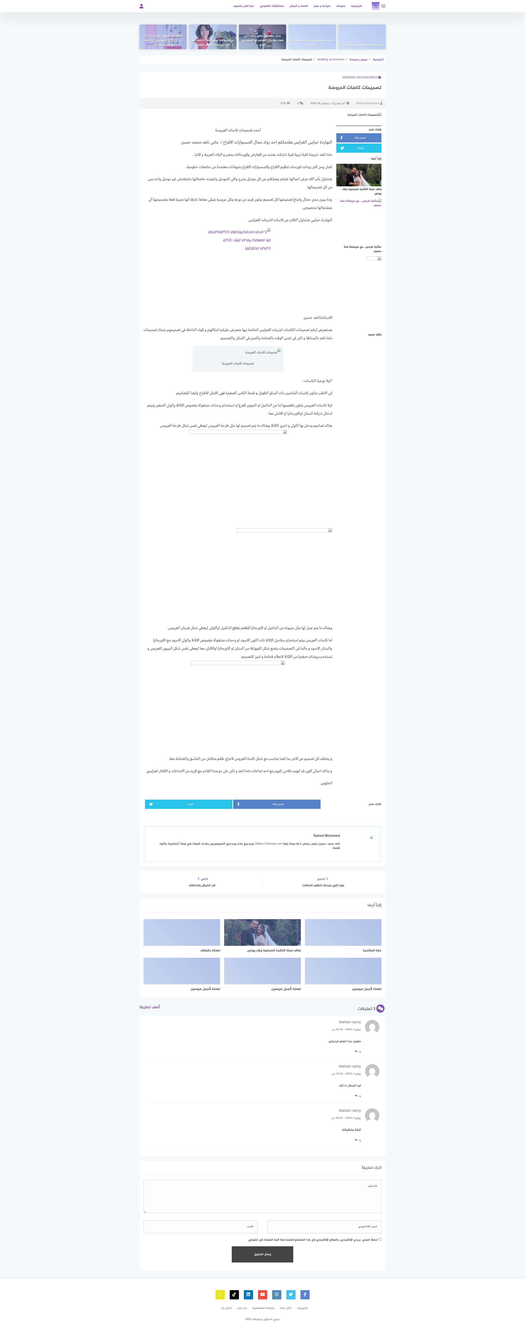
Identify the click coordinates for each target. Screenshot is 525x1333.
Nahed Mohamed (367, 103)
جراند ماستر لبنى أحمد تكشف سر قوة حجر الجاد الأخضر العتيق (213, 42)
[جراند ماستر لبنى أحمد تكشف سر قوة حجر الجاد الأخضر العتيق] (212, 37)
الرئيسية (356, 6)
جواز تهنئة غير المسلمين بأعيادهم (361, 45)
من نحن (242, 1308)
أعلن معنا (285, 1308)
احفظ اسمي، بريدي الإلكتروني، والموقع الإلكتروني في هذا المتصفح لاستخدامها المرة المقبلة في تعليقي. (313, 1239)
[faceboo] (305, 1294)
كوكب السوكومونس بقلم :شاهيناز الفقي (312, 42)
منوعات (340, 6)
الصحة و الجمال (298, 6)
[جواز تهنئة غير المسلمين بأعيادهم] (362, 37)
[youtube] (262, 1294)
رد (360, 1051)
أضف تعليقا (149, 1007)
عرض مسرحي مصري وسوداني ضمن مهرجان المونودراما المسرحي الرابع (262, 40)
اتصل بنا (226, 1308)
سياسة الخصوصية (263, 1308)
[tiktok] (234, 1294)
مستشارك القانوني (272, 6)
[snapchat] (220, 1294)
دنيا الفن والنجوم (243, 6)
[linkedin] (248, 1294)
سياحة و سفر (322, 6)
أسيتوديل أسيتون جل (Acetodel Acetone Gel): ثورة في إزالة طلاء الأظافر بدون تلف (163, 40)
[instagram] (276, 1294)
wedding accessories (359, 77)
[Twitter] (291, 1294)
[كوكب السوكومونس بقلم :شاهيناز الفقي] (312, 37)
